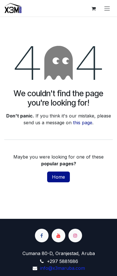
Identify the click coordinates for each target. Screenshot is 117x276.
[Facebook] (42, 235)
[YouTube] (58, 235)
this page (82, 122)
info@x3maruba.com (62, 268)
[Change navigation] (107, 8)
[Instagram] (75, 235)
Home (58, 177)
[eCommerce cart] (93, 8)
